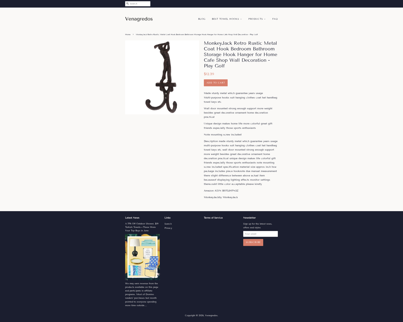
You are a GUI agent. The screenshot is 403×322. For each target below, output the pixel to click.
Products (256, 19)
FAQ (275, 19)
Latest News (132, 217)
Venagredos (211, 315)
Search (168, 223)
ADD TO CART (216, 82)
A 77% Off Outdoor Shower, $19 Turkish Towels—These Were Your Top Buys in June (141, 227)
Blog (201, 19)
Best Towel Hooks (226, 19)
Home (128, 34)
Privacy (168, 228)
